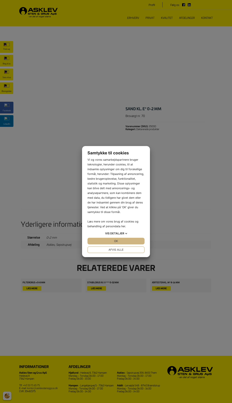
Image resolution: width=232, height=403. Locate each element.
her (123, 226)
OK (116, 241)
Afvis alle (116, 249)
